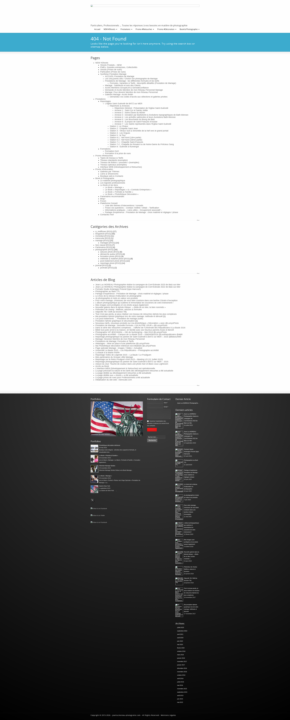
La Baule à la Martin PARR (107, 352)
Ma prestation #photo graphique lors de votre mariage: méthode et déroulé (129, 316)
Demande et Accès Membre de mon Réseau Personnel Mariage (134, 90)
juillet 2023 (180, 627)
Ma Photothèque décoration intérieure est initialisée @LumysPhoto (125, 346)
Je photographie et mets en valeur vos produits (116, 298)
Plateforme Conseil (108, 203)
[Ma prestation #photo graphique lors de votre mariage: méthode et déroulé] (179, 610)
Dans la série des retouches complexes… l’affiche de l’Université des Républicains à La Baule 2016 (140, 328)
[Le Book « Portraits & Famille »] (94, 458)
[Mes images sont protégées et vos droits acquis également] (179, 544)
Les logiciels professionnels (112, 183)
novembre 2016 (182, 672)
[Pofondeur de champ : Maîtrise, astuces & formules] (179, 570)
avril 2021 (180, 634)
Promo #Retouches (144, 29)
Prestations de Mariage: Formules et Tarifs (114, 341)
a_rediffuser (100, 231)
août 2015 (180, 695)
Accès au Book (102, 366)
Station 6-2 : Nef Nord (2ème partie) (126, 140)
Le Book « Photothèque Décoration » (121, 194)
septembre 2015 (182, 692)
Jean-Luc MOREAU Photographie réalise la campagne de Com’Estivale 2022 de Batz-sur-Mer (137, 287)
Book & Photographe (189, 29)
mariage (99, 240)
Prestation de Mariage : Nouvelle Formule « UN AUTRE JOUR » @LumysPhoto (131, 325)
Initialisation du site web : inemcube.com (113, 380)
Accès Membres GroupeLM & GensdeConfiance (127, 88)
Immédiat (99, 236)
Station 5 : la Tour (118, 135)
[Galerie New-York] (94, 489)
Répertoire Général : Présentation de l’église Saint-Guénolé (141, 108)
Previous (93, 418)
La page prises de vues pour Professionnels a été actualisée (122, 377)
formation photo (107, 256)
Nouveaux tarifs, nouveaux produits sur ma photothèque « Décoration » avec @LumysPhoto (137, 323)
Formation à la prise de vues (118, 153)
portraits (104, 268)
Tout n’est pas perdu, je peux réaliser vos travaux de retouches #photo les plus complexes (136, 314)
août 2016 (180, 678)
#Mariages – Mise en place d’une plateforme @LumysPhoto (122, 343)
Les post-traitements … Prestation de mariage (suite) (119, 318)
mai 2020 (180, 644)
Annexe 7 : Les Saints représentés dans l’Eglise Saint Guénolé (143, 124)
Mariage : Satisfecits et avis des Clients (122, 85)
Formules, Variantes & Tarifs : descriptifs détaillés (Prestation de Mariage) (143, 83)
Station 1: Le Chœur (119, 126)
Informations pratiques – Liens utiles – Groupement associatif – (133, 210)
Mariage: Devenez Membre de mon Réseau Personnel (120, 339)
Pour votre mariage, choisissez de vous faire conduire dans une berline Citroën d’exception (136, 300)
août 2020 (180, 638)
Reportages (105, 101)
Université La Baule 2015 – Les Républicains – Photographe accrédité (127, 350)
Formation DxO (112, 151)
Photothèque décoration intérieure (109, 445)
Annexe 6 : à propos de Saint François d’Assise (136, 122)
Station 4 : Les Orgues (120, 133)
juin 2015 (180, 699)
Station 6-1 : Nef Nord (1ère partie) (125, 137)
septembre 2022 (182, 631)
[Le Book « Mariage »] (94, 479)
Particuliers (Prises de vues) (113, 72)
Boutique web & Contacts (111, 176)
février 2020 (181, 648)
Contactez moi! (107, 214)
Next (140, 418)
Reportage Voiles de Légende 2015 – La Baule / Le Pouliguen (123, 355)
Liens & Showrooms (109, 174)
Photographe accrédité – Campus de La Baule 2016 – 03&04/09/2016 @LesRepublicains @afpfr (139, 334)
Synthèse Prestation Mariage (113, 74)
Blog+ (103, 199)
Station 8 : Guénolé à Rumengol (124, 146)
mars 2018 (180, 655)
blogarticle (100, 234)
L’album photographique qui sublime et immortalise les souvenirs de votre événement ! (134, 303)
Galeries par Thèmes (109, 171)
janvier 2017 (181, 665)
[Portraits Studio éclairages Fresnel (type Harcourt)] (179, 453)
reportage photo (107, 263)
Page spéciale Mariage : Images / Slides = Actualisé (118, 348)
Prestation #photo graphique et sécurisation (115, 321)
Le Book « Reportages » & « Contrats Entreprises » (128, 190)
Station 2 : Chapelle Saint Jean (124, 128)
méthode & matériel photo (112, 259)
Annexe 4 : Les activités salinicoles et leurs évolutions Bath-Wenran (145, 117)
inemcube (99, 238)
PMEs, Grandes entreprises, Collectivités (118, 67)
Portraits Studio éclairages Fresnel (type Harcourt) (118, 289)
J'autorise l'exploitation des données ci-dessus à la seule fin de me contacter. (158, 423)
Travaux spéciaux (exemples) (113, 165)
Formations (105, 149)
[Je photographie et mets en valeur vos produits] (179, 498)
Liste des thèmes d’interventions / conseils (124, 205)
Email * (166, 407)
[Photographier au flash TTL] (179, 463)
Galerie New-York (104, 486)
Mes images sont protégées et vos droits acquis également (122, 305)
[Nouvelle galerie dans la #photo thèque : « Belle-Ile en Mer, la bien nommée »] (179, 557)
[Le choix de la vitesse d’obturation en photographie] (179, 488)
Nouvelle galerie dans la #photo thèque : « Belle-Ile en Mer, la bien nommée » (130, 307)
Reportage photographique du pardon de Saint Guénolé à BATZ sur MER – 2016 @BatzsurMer (138, 337)
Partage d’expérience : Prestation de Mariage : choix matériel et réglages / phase (141, 212)
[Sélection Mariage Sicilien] (94, 469)
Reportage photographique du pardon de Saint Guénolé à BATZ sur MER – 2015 (131, 362)
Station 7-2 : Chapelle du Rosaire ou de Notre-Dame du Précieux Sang (142, 144)
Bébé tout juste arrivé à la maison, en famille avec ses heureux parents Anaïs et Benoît (134, 330)
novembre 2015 (182, 689)
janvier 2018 (181, 658)
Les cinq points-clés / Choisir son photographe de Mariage (131, 78)
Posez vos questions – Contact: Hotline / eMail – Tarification (132, 208)
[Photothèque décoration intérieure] (117, 418)
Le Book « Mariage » (114, 187)
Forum (103, 201)
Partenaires (100, 247)
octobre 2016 (181, 675)
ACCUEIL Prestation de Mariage (119, 76)
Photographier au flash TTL (107, 291)
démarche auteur (108, 254)
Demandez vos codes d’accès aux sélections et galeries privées (138, 97)
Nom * (166, 403)
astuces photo (106, 252)
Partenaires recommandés (112, 196)
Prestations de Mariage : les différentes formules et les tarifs (132, 81)
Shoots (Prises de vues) (111, 69)
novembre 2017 (182, 661)
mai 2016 (180, 685)
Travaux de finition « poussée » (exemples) (119, 162)
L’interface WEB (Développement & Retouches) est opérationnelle (125, 368)
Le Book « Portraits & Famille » (119, 192)
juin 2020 (180, 641)
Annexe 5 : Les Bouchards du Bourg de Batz (135, 119)
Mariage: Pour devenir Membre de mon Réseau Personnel (131, 92)
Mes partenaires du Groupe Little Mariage (114, 357)
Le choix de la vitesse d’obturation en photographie (118, 296)
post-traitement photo (110, 261)
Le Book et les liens (109, 185)
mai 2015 (180, 702)
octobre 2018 (181, 651)
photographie (101, 249)
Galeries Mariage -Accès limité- (119, 94)
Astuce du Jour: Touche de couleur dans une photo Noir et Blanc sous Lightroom (131, 364)
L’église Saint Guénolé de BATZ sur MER (123, 103)
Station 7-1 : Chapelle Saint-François (126, 142)
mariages (104, 243)
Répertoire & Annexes (120, 106)
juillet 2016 (180, 682)
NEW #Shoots (109, 29)
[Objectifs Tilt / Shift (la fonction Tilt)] (179, 581)
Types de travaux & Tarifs (111, 158)
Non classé (100, 245)
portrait (98, 265)
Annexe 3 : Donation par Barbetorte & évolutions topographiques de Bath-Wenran (151, 115)
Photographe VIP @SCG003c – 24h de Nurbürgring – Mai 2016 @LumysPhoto (131, 332)
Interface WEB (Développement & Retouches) (121, 167)
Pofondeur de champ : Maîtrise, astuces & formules (118, 309)
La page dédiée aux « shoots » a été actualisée (116, 375)
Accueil (97, 29)
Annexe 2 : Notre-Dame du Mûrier (130, 112)
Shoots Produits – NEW (111, 65)
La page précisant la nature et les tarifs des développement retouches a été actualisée (134, 371)
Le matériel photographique (112, 180)
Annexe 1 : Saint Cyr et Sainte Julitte (131, 110)
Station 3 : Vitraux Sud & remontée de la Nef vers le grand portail (139, 131)
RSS (109, 231)
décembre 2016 (182, 668)
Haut (198, 220)
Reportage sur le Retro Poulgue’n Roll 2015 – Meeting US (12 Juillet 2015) (129, 359)
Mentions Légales (168, 715)
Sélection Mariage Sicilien (107, 466)
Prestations (125, 29)
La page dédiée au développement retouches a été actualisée (123, 373)
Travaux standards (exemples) (114, 160)
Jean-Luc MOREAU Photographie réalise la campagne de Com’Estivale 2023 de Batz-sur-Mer (137, 284)
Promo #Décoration (165, 29)
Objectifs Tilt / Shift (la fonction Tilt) (111, 312)
